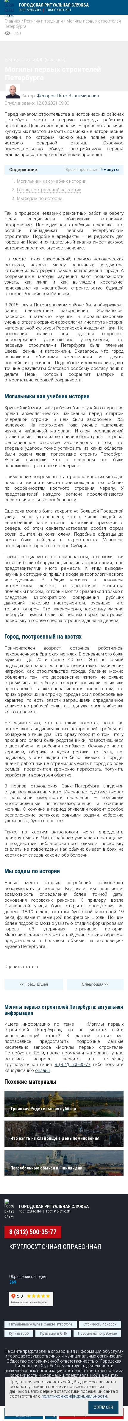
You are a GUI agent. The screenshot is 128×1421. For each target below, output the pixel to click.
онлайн (42, 1070)
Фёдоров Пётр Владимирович (68, 95)
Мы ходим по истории (39, 198)
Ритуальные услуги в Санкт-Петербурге (40, 1324)
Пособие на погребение (97, 1333)
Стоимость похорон (100, 1324)
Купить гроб (19, 1333)
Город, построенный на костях (49, 189)
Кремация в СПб (53, 1333)
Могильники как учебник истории (51, 181)
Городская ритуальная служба (54, 5)
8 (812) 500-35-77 (72, 1064)
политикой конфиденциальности (74, 1396)
